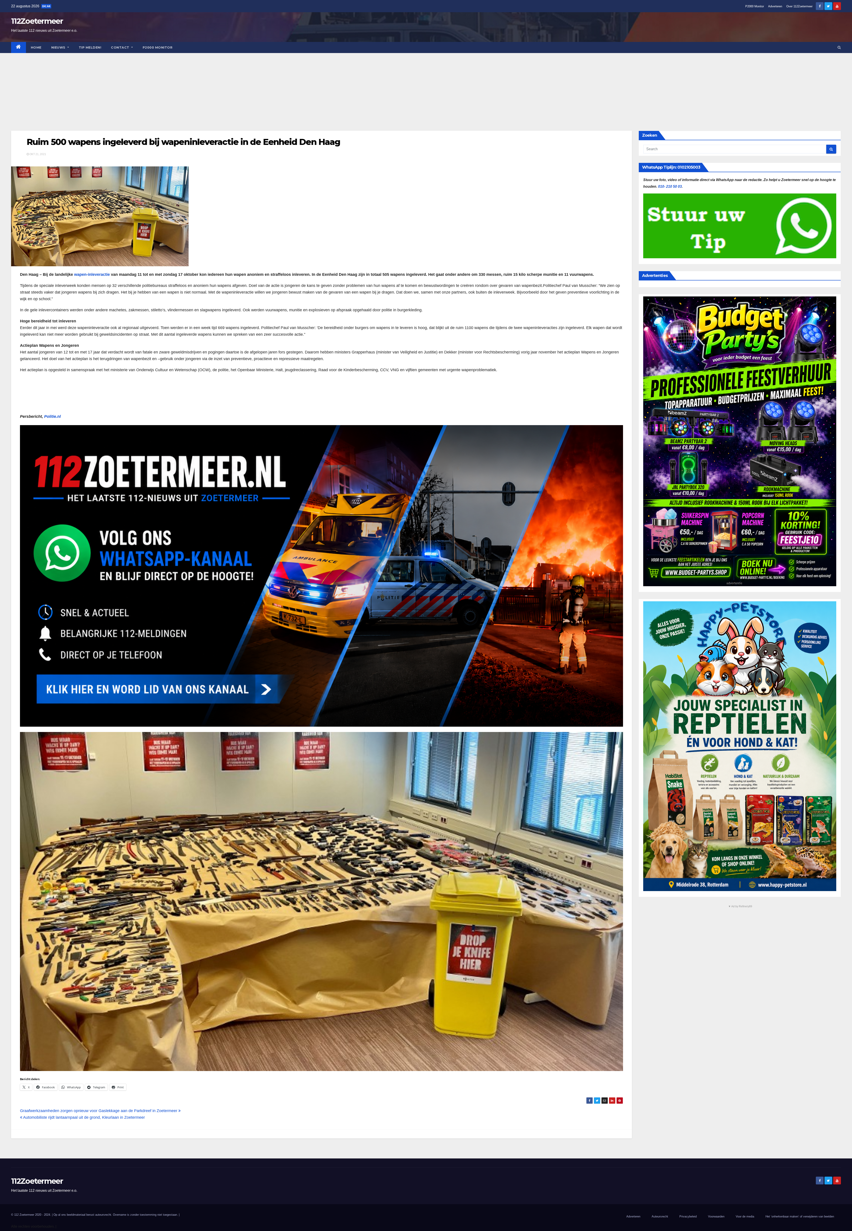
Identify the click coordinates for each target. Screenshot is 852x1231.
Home (36, 47)
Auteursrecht (660, 1216)
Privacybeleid (688, 1216)
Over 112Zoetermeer (799, 6)
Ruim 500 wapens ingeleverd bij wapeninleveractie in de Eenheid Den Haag (183, 142)
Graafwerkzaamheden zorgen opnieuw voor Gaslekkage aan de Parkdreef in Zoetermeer (99, 1111)
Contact (120, 47)
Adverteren (775, 6)
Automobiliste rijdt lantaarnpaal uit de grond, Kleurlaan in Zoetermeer (83, 1117)
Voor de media (745, 1216)
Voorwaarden (716, 1216)
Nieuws (59, 47)
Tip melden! (90, 47)
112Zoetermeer (37, 21)
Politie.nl (52, 416)
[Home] (18, 47)
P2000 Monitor (754, 6)
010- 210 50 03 (670, 186)
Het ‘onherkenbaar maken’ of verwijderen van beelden (799, 1216)
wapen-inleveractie (92, 274)
